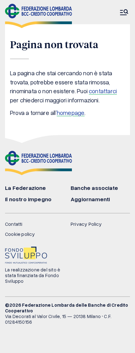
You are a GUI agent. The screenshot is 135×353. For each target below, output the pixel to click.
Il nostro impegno (28, 199)
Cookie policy (20, 234)
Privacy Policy (86, 224)
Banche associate (94, 187)
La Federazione (25, 187)
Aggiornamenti (90, 199)
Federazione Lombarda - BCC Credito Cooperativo (38, 16)
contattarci (103, 90)
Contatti (14, 224)
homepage (71, 112)
